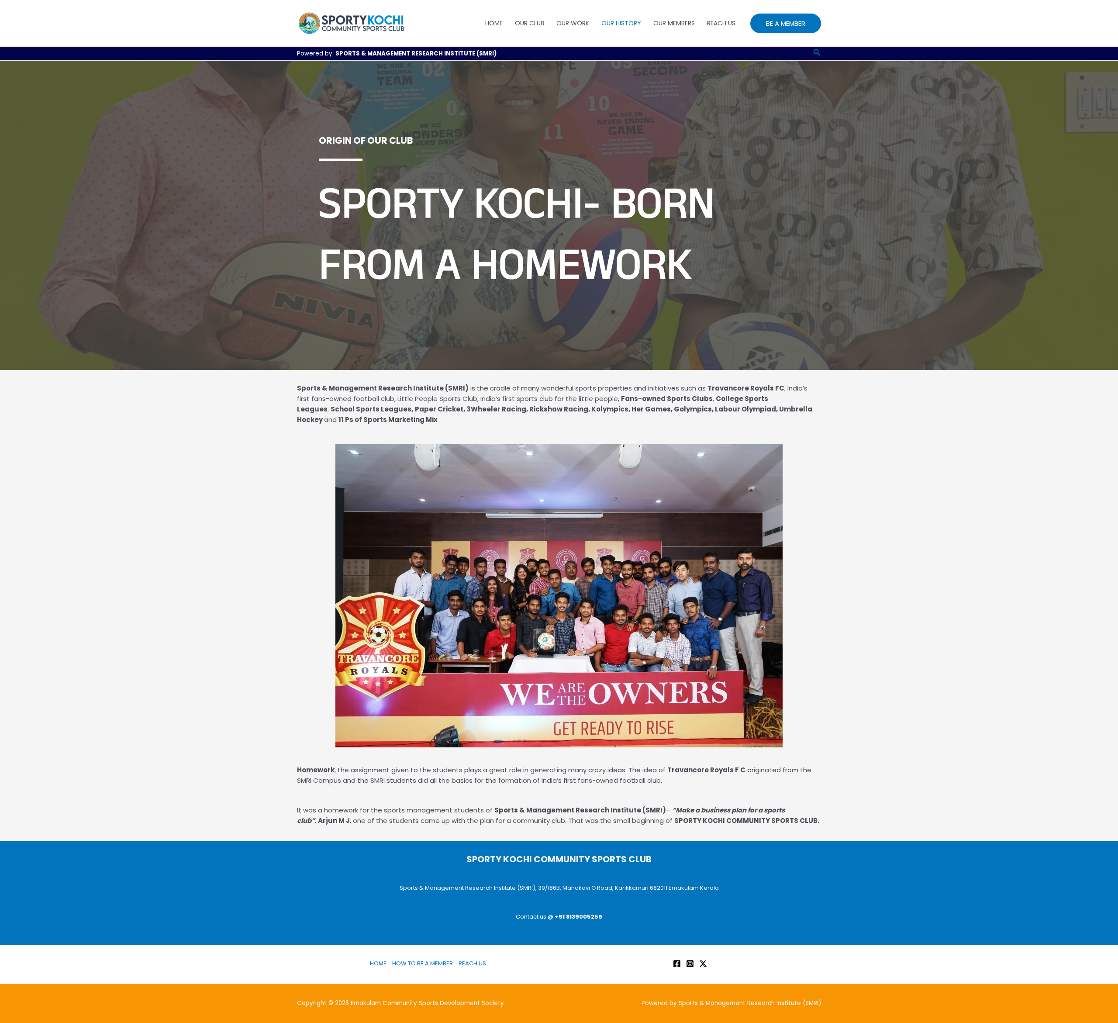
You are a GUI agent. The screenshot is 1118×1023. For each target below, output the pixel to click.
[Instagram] (690, 964)
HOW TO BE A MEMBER (422, 963)
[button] (785, 23)
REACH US (721, 23)
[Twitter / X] (703, 964)
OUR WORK (572, 23)
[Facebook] (677, 964)
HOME (494, 23)
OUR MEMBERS (674, 23)
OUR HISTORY (621, 23)
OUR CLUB (529, 23)
